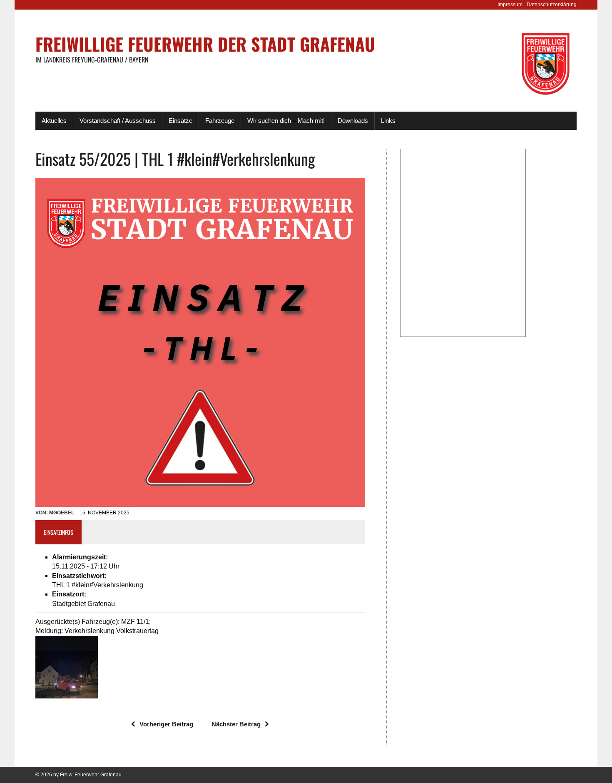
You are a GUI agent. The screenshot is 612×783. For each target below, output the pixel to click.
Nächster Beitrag (236, 724)
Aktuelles (54, 120)
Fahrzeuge (219, 120)
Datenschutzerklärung (552, 4)
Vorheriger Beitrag (166, 724)
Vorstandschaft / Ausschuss (118, 120)
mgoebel (61, 513)
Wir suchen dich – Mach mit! (286, 120)
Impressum (510, 4)
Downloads (353, 120)
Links (388, 120)
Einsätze (180, 120)
